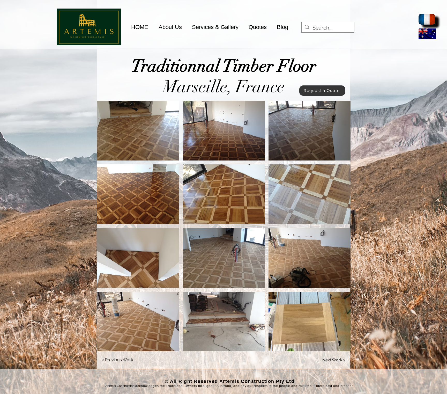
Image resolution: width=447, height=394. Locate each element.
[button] (138, 130)
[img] (89, 44)
